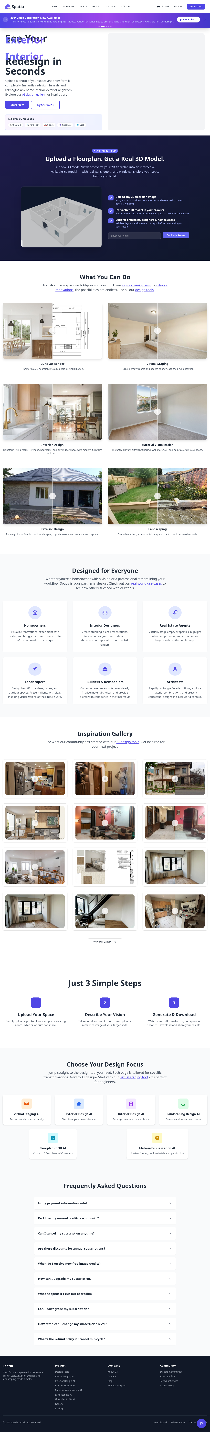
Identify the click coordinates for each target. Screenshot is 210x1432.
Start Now (17, 104)
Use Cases (110, 6)
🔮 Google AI (65, 125)
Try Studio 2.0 (45, 105)
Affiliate (125, 6)
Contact (112, 1376)
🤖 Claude (49, 125)
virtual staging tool (134, 1077)
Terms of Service (169, 1380)
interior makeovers (136, 285)
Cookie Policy (167, 1385)
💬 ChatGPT (15, 125)
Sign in (178, 6)
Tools (54, 6)
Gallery (83, 6)
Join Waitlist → (188, 19)
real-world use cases (146, 583)
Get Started (196, 6)
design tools (144, 290)
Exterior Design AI (65, 1380)
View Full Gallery (102, 941)
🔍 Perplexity (33, 125)
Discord (164, 6)
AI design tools (127, 742)
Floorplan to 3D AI (65, 1399)
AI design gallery (33, 94)
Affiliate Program (117, 1385)
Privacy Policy (167, 1376)
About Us (113, 1371)
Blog (110, 1380)
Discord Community (171, 1371)
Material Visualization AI (68, 1390)
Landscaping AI (63, 1394)
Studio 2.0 (68, 6)
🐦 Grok (80, 125)
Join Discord (160, 1422)
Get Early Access (176, 235)
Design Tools (62, 1371)
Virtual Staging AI (64, 1376)
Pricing (96, 6)
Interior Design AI (65, 1385)
